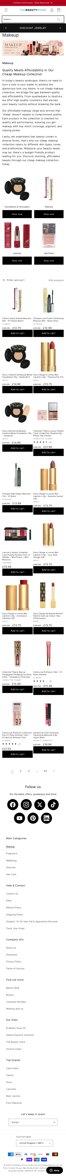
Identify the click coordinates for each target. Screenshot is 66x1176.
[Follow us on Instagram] (26, 804)
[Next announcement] (60, 28)
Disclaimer (11, 954)
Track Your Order (15, 928)
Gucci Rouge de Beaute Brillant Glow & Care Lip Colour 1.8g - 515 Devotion (48, 615)
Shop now (17, 214)
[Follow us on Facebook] (12, 804)
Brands (10, 995)
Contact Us (12, 893)
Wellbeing (11, 860)
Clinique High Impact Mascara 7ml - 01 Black (16, 495)
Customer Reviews (16, 1001)
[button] (6, 10)
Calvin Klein (12, 1068)
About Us (11, 947)
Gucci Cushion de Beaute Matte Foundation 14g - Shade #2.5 (17, 376)
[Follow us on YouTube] (19, 818)
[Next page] (53, 770)
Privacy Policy (13, 961)
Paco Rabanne (14, 1103)
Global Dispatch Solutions (20, 1035)
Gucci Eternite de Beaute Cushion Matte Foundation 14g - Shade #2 (16, 433)
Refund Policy (13, 907)
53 (45, 771)
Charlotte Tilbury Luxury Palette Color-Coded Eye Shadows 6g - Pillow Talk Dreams (48, 433)
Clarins (10, 1075)
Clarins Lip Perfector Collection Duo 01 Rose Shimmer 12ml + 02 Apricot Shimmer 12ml (17, 735)
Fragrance (11, 853)
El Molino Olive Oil (15, 1028)
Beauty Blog (12, 987)
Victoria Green (13, 1049)
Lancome (11, 1089)
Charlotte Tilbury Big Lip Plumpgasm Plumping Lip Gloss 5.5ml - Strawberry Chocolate (17, 674)
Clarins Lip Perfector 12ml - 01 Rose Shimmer (47, 673)
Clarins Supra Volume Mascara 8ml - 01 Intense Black (16, 319)
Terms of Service (15, 968)
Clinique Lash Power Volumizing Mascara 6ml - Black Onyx (48, 319)
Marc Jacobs (13, 1096)
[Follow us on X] (39, 804)
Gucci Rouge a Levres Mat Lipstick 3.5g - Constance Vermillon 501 (14, 615)
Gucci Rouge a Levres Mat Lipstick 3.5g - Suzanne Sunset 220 (48, 496)
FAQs (9, 900)
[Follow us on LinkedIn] (46, 818)
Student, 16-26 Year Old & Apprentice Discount (32, 921)
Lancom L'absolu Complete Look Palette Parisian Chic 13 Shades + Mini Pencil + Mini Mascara (16, 556)
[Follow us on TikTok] (53, 804)
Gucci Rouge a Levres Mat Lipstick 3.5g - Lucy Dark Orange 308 (45, 554)
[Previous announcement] (6, 28)
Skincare (11, 867)
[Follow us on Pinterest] (33, 818)
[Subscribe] (54, 1122)
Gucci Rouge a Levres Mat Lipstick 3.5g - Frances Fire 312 (48, 376)
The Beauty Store (15, 1042)
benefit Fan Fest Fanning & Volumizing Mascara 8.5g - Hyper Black (46, 735)
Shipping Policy (14, 914)
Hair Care (11, 874)
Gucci (9, 1082)
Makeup (10, 846)
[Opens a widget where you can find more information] (54, 1170)
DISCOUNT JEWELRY (33, 27)
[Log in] (52, 10)
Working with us (14, 1008)
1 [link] (12, 770)
